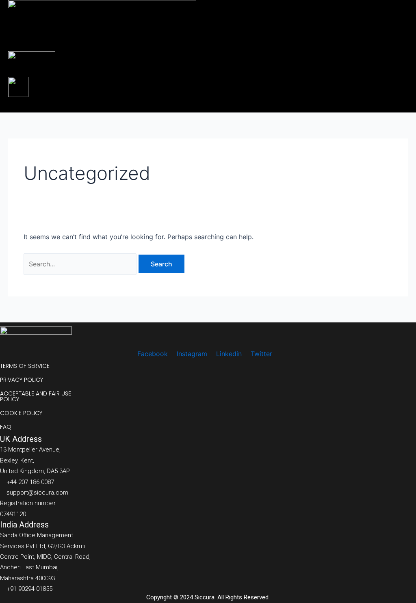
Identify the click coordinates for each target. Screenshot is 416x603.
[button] (190, 104)
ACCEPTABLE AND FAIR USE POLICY (35, 396)
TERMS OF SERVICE (25, 366)
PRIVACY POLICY (21, 380)
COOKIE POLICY (21, 413)
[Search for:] (81, 264)
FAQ (5, 427)
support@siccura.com (37, 492)
